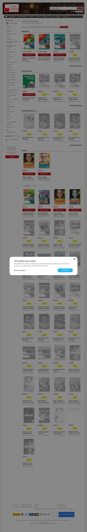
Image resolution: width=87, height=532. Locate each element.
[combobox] (74, 259)
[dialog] (43, 266)
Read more (44, 266)
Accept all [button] (65, 270)
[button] (19, 270)
